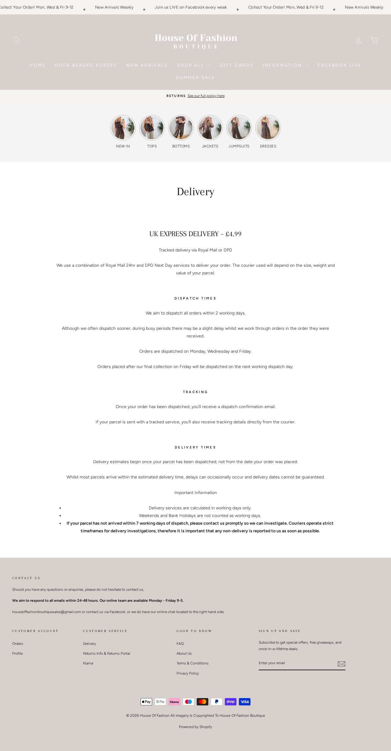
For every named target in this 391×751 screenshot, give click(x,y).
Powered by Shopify (195, 727)
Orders (17, 643)
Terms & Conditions (193, 663)
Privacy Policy (188, 673)
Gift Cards (237, 65)
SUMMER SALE (195, 77)
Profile (17, 653)
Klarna (88, 663)
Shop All (191, 65)
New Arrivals (147, 65)
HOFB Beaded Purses (86, 65)
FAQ (180, 643)
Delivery (89, 643)
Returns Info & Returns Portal (106, 653)
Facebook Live (339, 65)
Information (283, 65)
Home (37, 65)
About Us (184, 653)
